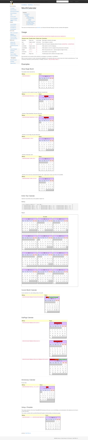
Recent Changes (13, 49)
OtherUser (46, 96)
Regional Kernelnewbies (13, 35)
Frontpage (12, 8)
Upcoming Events (13, 38)
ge (48, 297)
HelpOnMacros (30, 4)
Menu (71, 1)
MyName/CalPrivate (58, 323)
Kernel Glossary (13, 13)
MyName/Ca (52, 359)
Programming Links (14, 45)
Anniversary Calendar (30, 23)
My (46, 297)
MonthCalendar (37, 4)
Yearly (47, 387)
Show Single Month (30, 17)
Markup (30, 19)
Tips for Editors (13, 54)
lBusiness (57, 359)
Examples (27, 16)
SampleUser (46, 117)
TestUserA (52, 297)
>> (49, 76)
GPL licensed (69, 438)
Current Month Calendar (31, 21)
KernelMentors (13, 27)
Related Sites (13, 43)
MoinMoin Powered (57, 438)
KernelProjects (13, 29)
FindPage (12, 61)
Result (30, 20)
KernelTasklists (13, 24)
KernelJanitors (13, 26)
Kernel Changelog (13, 18)
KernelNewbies (24, 4)
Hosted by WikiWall (14, 55)
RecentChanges (13, 59)
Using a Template (30, 24)
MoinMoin (39, 27)
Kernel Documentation (14, 11)
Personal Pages (13, 37)
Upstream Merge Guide (13, 20)
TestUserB (56, 297)
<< (43, 97)
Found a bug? (13, 16)
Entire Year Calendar (30, 18)
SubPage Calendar (30, 22)
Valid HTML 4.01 (75, 438)
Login (76, 1)
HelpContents (13, 63)
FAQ (11, 14)
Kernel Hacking (13, 9)
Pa (47, 297)
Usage (27, 15)
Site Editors (12, 50)
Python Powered (64, 438)
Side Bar (12, 52)
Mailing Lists (12, 42)
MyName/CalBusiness (58, 341)
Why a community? (14, 32)
